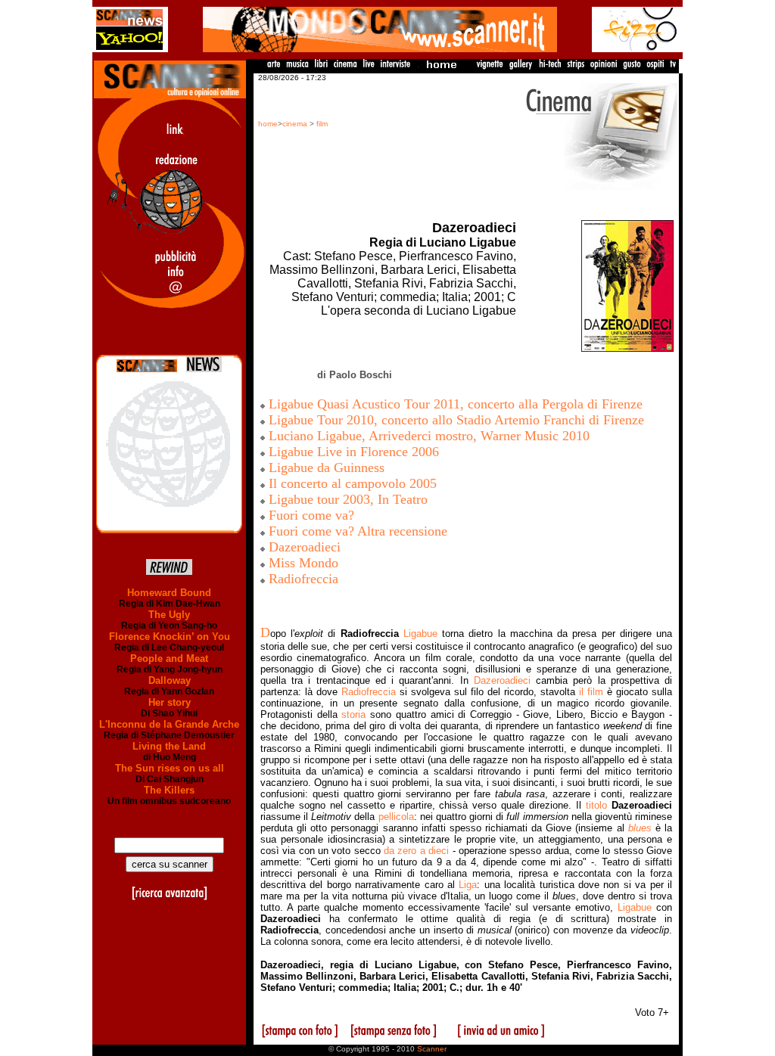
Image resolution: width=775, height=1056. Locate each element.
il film (591, 691)
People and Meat (169, 658)
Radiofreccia (368, 691)
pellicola (396, 816)
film (322, 124)
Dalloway (169, 680)
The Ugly (169, 614)
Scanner (432, 1049)
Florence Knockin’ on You (169, 636)
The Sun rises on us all (169, 768)
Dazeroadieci (502, 680)
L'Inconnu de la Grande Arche (169, 724)
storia (353, 714)
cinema (294, 124)
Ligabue (420, 633)
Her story (169, 702)
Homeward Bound (169, 592)
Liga (468, 884)
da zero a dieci (416, 850)
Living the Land (169, 746)
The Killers (169, 790)
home (268, 124)
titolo (596, 805)
